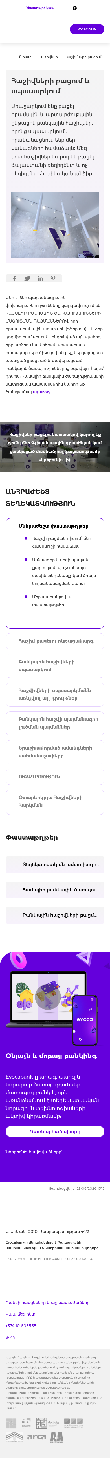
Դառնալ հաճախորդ (55, 1131)
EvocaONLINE (87, 29)
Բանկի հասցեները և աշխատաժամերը (47, 1302)
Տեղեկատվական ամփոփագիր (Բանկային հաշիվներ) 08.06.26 (63, 864)
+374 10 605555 (21, 1325)
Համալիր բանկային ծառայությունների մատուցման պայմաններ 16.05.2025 (63, 890)
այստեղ (41, 392)
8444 (10, 1337)
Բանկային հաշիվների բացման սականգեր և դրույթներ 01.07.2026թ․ (63, 915)
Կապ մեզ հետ (20, 1314)
